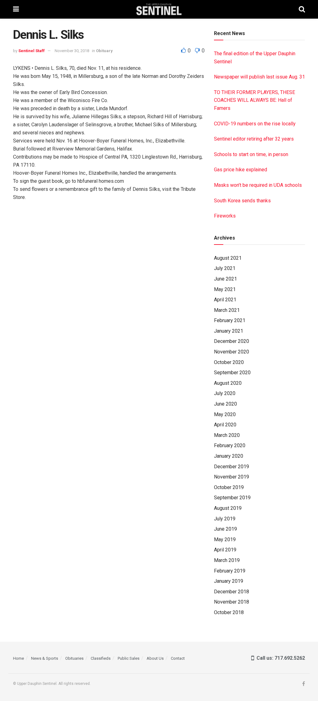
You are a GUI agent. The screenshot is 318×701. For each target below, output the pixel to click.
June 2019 (225, 529)
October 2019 (229, 487)
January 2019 (228, 581)
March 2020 (227, 435)
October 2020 (229, 362)
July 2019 (224, 519)
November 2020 (231, 352)
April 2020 (225, 425)
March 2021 (227, 310)
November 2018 (231, 602)
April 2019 (225, 550)
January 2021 (228, 331)
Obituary (104, 50)
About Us (155, 658)
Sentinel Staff (31, 50)
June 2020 (225, 404)
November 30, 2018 (72, 50)
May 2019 (225, 539)
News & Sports (44, 658)
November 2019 (231, 477)
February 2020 (229, 445)
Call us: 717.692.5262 (279, 658)
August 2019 (228, 508)
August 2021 (228, 258)
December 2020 (231, 341)
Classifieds (101, 658)
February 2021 (229, 320)
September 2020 (232, 372)
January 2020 (228, 456)
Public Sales (128, 658)
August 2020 (228, 383)
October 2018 (229, 612)
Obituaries (74, 658)
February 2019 (229, 571)
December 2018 (231, 592)
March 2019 (227, 560)
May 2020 (225, 414)
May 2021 (225, 289)
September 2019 (232, 498)
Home (18, 658)
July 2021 (224, 268)
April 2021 (225, 300)
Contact (178, 658)
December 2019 (231, 467)
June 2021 (225, 279)
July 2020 (224, 393)
